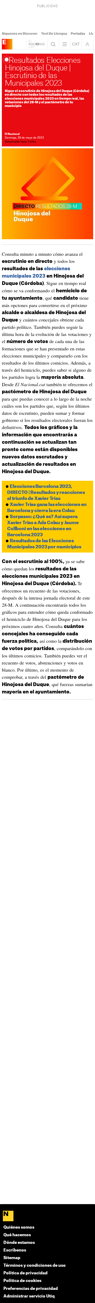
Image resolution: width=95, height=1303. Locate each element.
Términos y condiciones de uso (34, 1266)
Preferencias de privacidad (30, 1289)
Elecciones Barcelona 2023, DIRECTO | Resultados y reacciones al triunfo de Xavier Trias (46, 492)
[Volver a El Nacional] (37, 44)
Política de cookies (22, 1281)
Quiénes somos (18, 1227)
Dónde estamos (19, 1243)
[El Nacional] (47, 1216)
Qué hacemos (17, 1235)
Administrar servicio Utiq (29, 1296)
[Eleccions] (7, 44)
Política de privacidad (25, 1273)
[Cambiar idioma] (76, 44)
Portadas (78, 33)
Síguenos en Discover (19, 33)
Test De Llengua (54, 33)
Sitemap (11, 1258)
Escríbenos (14, 1250)
